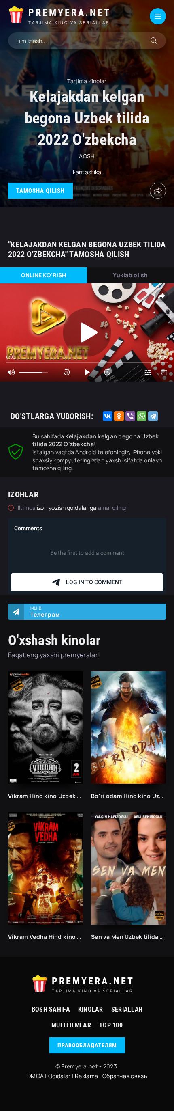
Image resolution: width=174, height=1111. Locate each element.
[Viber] (130, 416)
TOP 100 (111, 1025)
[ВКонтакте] (107, 416)
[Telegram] (153, 416)
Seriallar (127, 1009)
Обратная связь (124, 1076)
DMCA (35, 1076)
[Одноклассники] (119, 416)
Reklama (86, 1076)
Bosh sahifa (51, 1009)
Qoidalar (59, 1076)
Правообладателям (87, 1045)
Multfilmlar (71, 1025)
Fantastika (87, 172)
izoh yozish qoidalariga (67, 507)
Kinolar (90, 1009)
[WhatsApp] (141, 416)
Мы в (45, 611)
